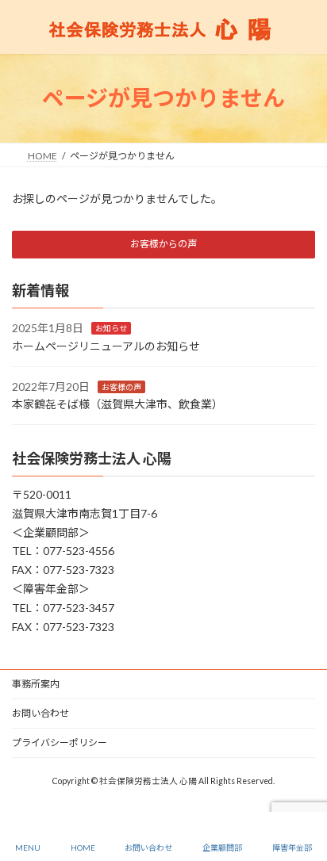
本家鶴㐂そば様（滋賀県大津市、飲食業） (117, 404)
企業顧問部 (222, 847)
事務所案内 (36, 684)
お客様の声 (121, 386)
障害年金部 (292, 847)
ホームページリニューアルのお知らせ (106, 346)
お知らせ (111, 328)
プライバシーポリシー (59, 742)
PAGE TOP (302, 787)
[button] (163, 244)
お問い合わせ (40, 713)
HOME (83, 847)
